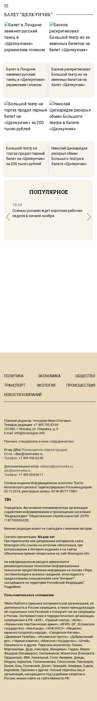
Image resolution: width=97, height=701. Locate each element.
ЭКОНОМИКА (49, 376)
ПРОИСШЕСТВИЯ (80, 385)
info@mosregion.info (29, 433)
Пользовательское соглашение (29, 595)
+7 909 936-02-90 (31, 458)
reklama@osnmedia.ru (56, 466)
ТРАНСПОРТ (14, 385)
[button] (8, 217)
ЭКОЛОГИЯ (45, 385)
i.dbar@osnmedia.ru (28, 454)
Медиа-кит (46, 537)
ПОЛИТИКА (14, 376)
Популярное (48, 192)
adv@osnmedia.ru (17, 470)
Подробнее (12, 587)
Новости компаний (23, 395)
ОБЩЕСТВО (85, 376)
